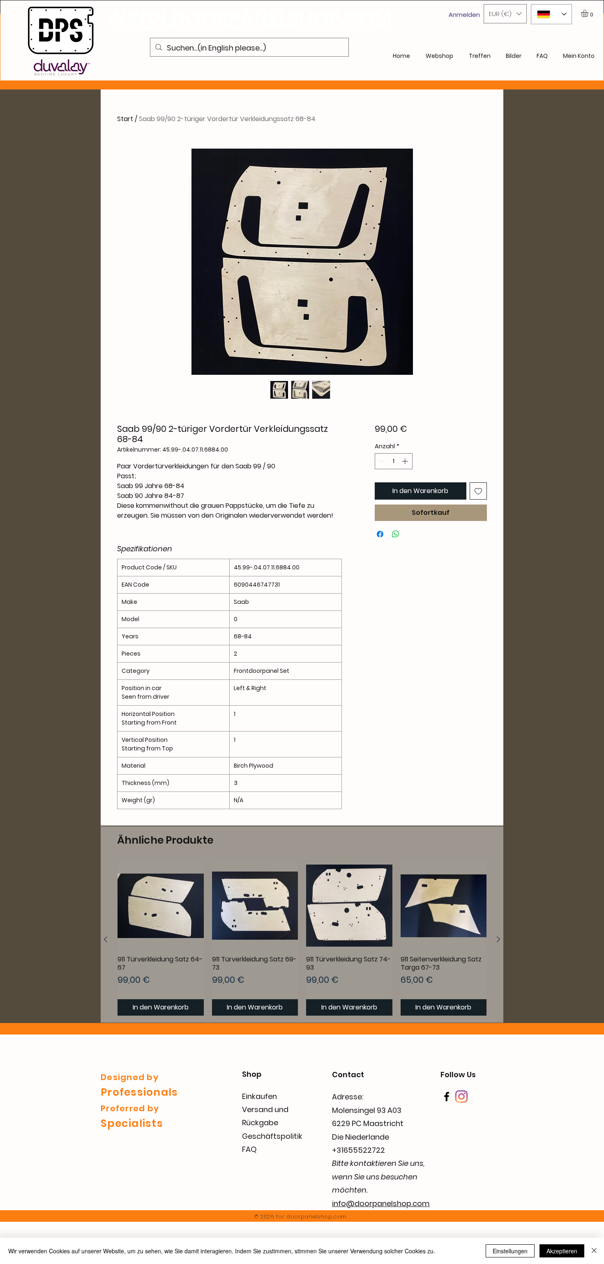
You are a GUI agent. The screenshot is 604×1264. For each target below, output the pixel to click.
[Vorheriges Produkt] (106, 939)
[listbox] (505, 13)
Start (125, 119)
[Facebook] (446, 1096)
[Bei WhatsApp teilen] (396, 534)
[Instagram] (461, 1096)
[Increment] (405, 461)
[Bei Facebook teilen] (380, 534)
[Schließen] (594, 1250)
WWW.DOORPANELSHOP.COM (249, 18)
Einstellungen (510, 1251)
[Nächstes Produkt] (498, 939)
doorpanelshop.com (316, 1216)
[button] (505, 13)
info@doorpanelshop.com (381, 1203)
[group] (302, 939)
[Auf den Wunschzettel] (478, 491)
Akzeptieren (561, 1251)
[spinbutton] (393, 461)
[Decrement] (381, 461)
